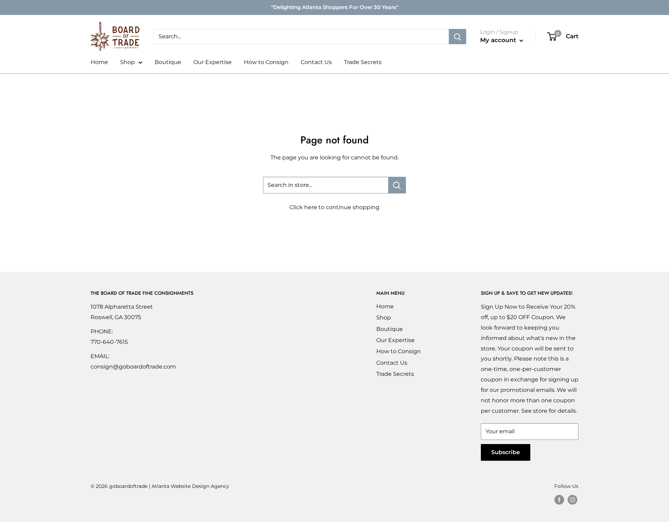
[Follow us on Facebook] (559, 499)
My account (499, 40)
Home (99, 62)
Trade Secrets (363, 62)
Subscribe (505, 452)
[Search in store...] (397, 185)
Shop (127, 62)
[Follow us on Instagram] (572, 499)
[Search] (457, 36)
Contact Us (316, 62)
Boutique (168, 62)
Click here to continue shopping (334, 207)
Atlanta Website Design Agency (190, 486)
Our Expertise (212, 62)
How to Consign (266, 62)
